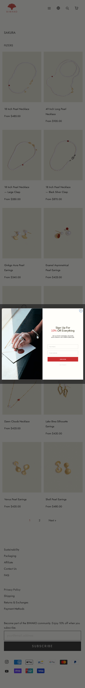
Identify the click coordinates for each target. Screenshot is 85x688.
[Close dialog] (80, 310)
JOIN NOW (63, 359)
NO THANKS (63, 365)
